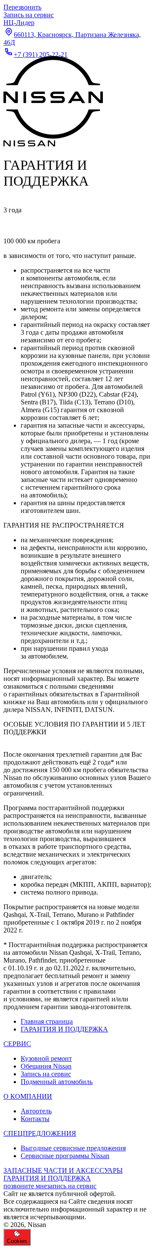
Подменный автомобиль (57, 1081)
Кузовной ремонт (46, 1058)
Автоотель (36, 1111)
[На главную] (53, 140)
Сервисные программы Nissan (65, 1155)
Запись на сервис (46, 1074)
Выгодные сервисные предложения (73, 1148)
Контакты (35, 1118)
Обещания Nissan (46, 1066)
